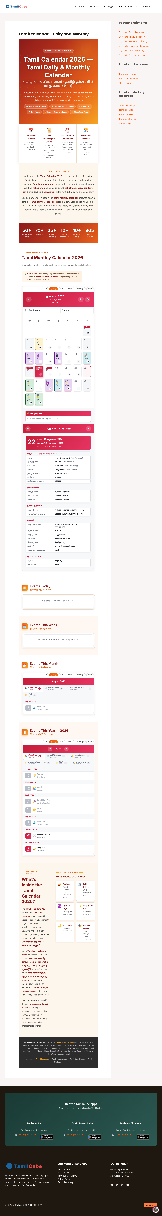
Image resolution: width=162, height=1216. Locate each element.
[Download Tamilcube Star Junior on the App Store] (75, 1137)
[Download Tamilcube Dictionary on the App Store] (123, 1137)
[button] (85, 6)
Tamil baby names (127, 74)
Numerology (125, 123)
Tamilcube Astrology (65, 1042)
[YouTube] (127, 1185)
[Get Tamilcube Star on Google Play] (46, 1137)
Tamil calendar (126, 109)
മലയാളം (80, 289)
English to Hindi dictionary (131, 50)
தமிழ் (53, 289)
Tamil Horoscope (42, 1059)
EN (45, 289)
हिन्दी (62, 289)
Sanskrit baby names (129, 78)
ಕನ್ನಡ (90, 289)
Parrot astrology (127, 105)
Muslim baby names (128, 83)
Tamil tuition (64, 1169)
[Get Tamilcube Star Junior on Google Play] (95, 1137)
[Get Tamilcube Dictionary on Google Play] (143, 1137)
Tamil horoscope (127, 114)
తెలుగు (70, 289)
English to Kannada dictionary (133, 41)
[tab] (33, 688)
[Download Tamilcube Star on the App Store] (26, 1137)
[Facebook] (111, 1185)
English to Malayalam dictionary (134, 46)
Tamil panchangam (128, 119)
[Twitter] (117, 1185)
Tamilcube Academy (67, 1175)
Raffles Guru (64, 1179)
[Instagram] (122, 1185)
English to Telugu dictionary (132, 36)
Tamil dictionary (65, 1182)
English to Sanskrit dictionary (133, 55)
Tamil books (63, 1172)
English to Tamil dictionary (131, 32)
